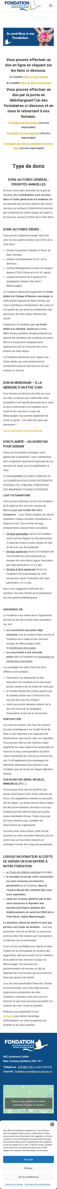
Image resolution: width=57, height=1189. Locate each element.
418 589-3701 (26, 1067)
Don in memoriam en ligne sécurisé (22, 430)
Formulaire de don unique (23, 122)
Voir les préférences (28, 1177)
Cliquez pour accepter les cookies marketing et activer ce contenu (28, 1103)
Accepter (28, 1159)
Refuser (28, 1168)
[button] (52, 1124)
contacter (8, 1016)
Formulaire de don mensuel (23, 133)
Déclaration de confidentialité (37, 1184)
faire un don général (36, 76)
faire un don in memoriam (36, 82)
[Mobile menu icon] (51, 5)
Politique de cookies (14, 1184)
